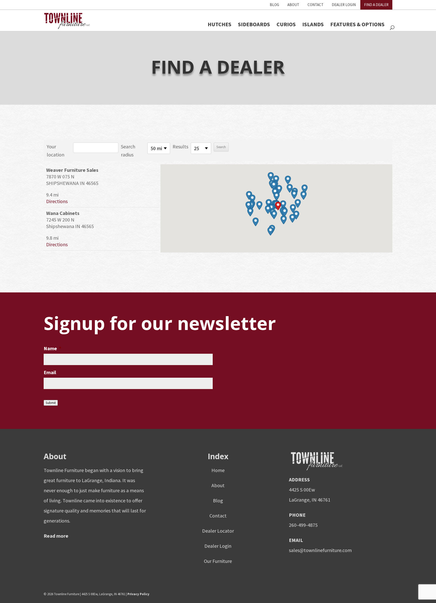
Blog (274, 4)
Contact (315, 4)
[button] (278, 206)
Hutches (219, 24)
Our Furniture (218, 561)
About (293, 4)
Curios (286, 24)
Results (180, 146)
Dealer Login (344, 4)
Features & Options (357, 24)
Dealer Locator (218, 531)
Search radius (128, 150)
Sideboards (254, 24)
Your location (55, 150)
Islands (313, 24)
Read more (56, 536)
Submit (51, 403)
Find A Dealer (376, 4)
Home (218, 470)
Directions (57, 201)
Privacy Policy (138, 594)
